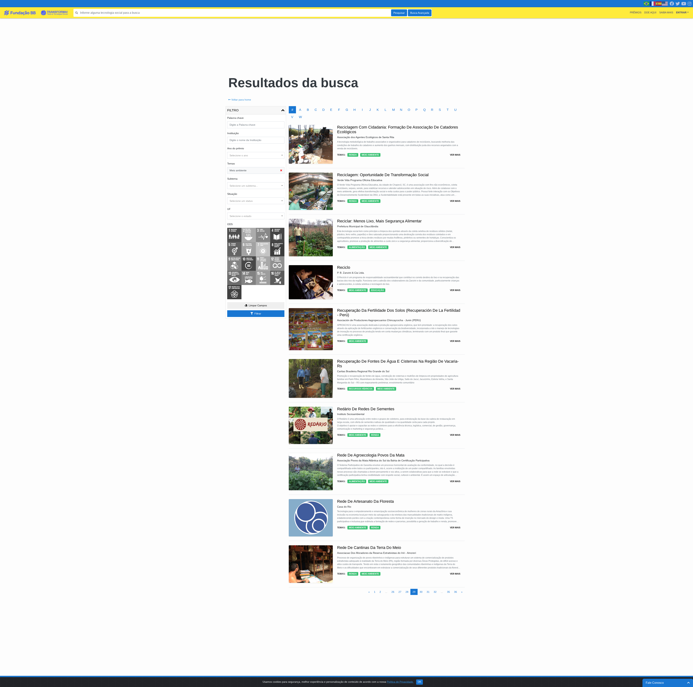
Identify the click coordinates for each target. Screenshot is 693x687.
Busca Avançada (419, 12)
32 (435, 591)
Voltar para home (241, 99)
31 (428, 591)
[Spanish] (659, 3)
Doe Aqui (650, 12)
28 (407, 591)
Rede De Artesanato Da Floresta (365, 501)
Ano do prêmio (235, 148)
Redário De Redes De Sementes (365, 409)
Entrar (681, 12)
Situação (232, 193)
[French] (653, 3)
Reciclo (343, 267)
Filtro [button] (233, 110)
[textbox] (256, 155)
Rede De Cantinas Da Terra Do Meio (369, 547)
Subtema (232, 178)
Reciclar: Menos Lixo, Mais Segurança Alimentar (379, 221)
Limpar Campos (258, 305)
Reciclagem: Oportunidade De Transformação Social (383, 175)
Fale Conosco (655, 682)
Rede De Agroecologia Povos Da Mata (370, 455)
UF (229, 209)
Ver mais (455, 155)
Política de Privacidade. (400, 681)
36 (455, 591)
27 (399, 591)
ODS (230, 224)
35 (448, 591)
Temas (231, 163)
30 (421, 591)
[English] (665, 3)
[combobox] (255, 155)
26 (392, 591)
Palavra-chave (235, 117)
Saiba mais (666, 12)
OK (419, 682)
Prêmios (635, 12)
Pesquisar (399, 12)
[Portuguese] (647, 3)
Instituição (233, 133)
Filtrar (257, 313)
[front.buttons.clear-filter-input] (281, 170)
